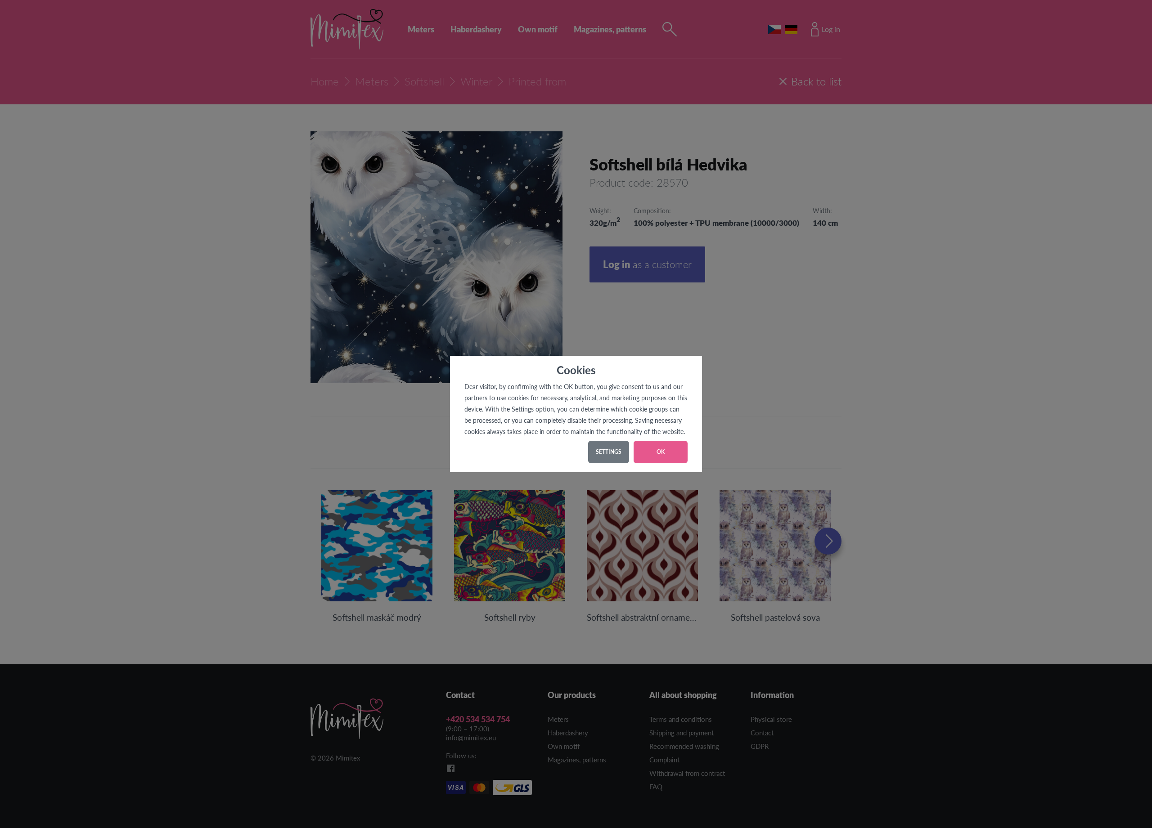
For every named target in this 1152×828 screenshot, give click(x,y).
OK (661, 451)
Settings (608, 451)
